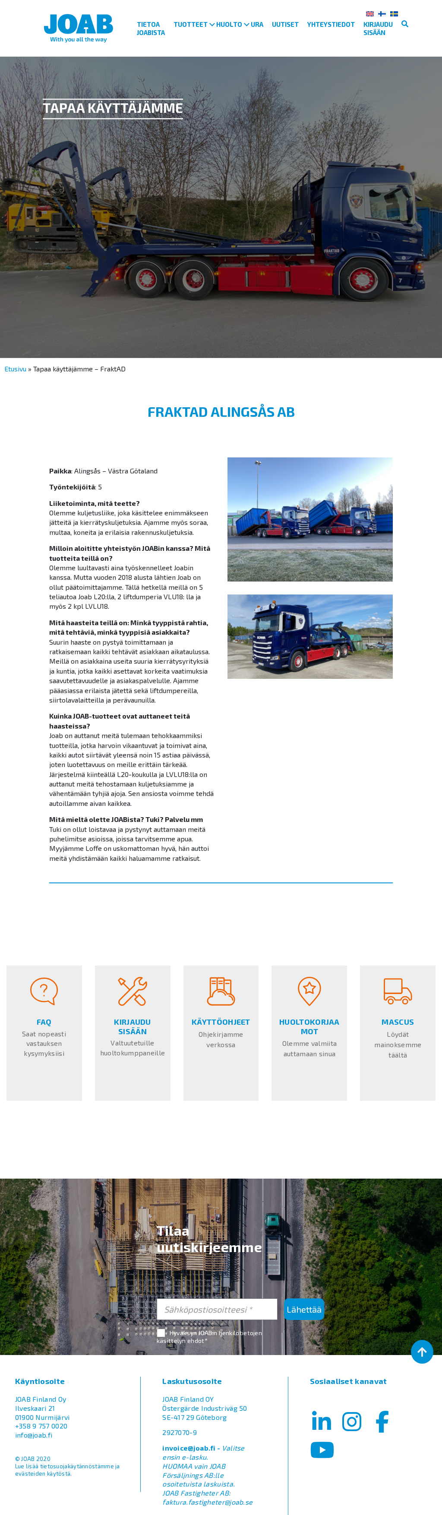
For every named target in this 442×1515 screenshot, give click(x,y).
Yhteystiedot (331, 24)
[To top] (422, 1352)
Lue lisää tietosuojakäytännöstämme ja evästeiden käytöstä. (67, 1470)
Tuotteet (191, 24)
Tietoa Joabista (151, 28)
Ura (257, 24)
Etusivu (15, 368)
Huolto (229, 24)
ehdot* (197, 1340)
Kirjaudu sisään (378, 28)
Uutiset (285, 24)
